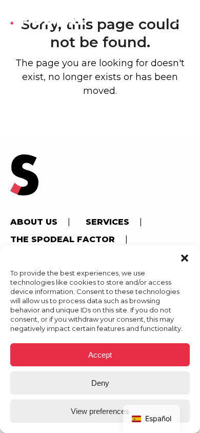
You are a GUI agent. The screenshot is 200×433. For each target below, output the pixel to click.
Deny (100, 383)
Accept (100, 354)
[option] (151, 418)
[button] (184, 258)
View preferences (100, 411)
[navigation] (151, 419)
